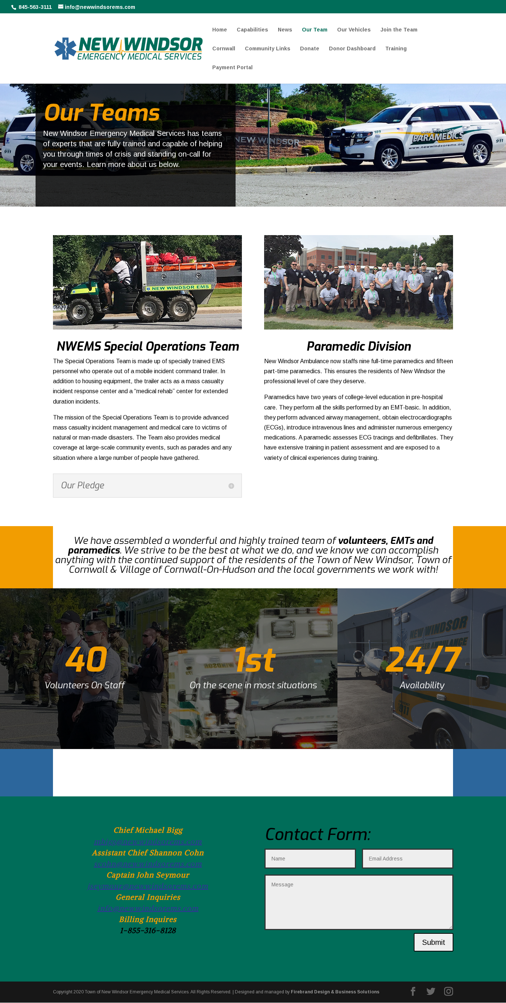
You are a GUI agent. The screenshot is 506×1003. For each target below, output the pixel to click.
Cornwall (223, 48)
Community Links (267, 48)
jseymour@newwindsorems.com (147, 885)
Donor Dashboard (352, 48)
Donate (309, 48)
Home (219, 30)
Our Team (314, 30)
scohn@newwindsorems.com (148, 863)
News (285, 30)
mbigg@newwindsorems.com (148, 841)
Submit (433, 942)
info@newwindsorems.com (148, 908)
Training (396, 48)
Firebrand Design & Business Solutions (335, 991)
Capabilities (252, 30)
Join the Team (398, 30)
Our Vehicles (354, 30)
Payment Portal (232, 67)
